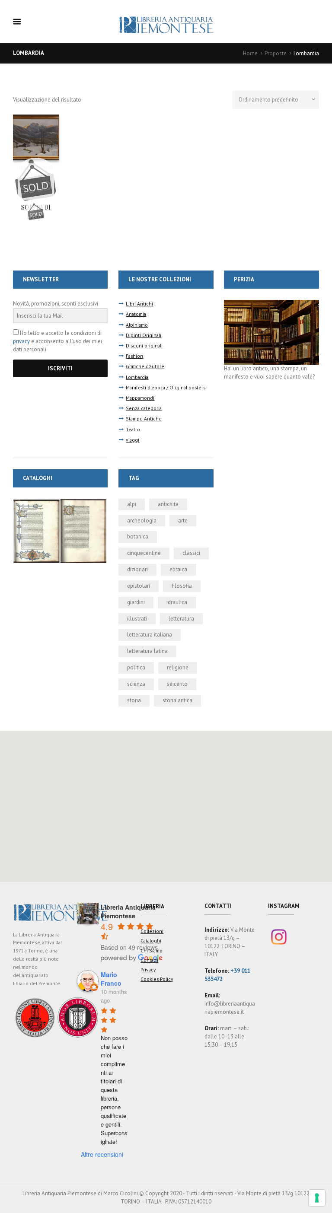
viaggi (132, 439)
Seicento (177, 684)
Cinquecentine (144, 553)
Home (250, 53)
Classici (191, 553)
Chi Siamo (151, 950)
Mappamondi (140, 398)
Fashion (134, 356)
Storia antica (177, 700)
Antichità (168, 504)
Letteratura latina (147, 651)
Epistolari (138, 585)
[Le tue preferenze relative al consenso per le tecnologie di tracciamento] (317, 1198)
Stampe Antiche (144, 418)
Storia (134, 700)
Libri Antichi (139, 303)
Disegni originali (144, 345)
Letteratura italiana (149, 634)
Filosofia (182, 585)
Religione (177, 667)
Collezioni (151, 931)
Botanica (137, 536)
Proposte (276, 53)
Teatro (133, 429)
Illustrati (137, 618)
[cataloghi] (60, 502)
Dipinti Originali (143, 335)
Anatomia (136, 314)
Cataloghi (150, 940)
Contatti (149, 960)
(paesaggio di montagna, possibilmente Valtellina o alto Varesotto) (35, 181)
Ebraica (178, 569)
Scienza (136, 684)
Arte (183, 520)
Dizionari (137, 569)
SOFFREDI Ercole (36, 211)
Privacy (148, 969)
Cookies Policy (156, 979)
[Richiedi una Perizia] (271, 303)
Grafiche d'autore (145, 366)
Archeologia (141, 520)
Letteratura (181, 618)
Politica (136, 667)
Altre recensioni (102, 1154)
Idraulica (176, 602)
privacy (21, 341)
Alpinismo (137, 325)
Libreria (152, 906)
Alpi (131, 504)
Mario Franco (111, 978)
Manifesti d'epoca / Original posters (165, 387)
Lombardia (137, 377)
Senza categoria (144, 408)
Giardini (136, 602)
